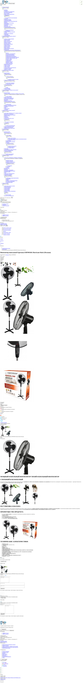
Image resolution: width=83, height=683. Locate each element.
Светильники (6, 117)
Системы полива (11, 147)
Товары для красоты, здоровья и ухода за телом (10, 646)
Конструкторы (8, 194)
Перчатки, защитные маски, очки (11, 58)
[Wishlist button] (1, 403)
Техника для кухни (5, 7)
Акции (3, 657)
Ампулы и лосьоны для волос (9, 38)
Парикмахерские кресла (8, 64)
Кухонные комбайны (7, 19)
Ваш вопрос (2, 613)
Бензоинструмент (7, 131)
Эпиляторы (6, 109)
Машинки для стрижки (8, 100)
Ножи (7, 87)
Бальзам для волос (7, 39)
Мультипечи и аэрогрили (8, 24)
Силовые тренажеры (9, 76)
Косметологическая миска (10, 55)
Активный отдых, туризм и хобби (7, 70)
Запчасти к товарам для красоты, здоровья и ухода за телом (14, 93)
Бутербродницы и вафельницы (9, 11)
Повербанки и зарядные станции (9, 170)
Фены (5, 107)
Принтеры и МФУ (7, 171)
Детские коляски (7, 189)
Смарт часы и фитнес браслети (9, 173)
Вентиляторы (4, 249)
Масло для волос (7, 47)
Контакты (4, 653)
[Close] (1, 5)
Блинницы (6, 10)
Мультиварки (6, 23)
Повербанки (8, 166)
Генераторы (6, 148)
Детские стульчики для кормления (9, 191)
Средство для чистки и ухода (9, 118)
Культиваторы (8, 140)
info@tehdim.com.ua (3, 223)
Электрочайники (7, 35)
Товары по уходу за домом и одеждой (8, 110)
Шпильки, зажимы (9, 62)
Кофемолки (6, 18)
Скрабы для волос (7, 65)
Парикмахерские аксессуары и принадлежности (12, 50)
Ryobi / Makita (8, 135)
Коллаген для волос (7, 43)
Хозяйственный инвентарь (8, 127)
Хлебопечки (6, 34)
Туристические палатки (10, 83)
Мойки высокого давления (10, 141)
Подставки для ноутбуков (10, 181)
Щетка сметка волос (9, 63)
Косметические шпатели (10, 54)
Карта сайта (4, 654)
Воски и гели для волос (8, 41)
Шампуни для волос (7, 69)
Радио (5, 172)
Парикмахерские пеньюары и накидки (12, 57)
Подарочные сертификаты (6, 656)
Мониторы (6, 169)
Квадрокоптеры (6, 168)
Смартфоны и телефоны (8, 174)
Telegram (4, 662)
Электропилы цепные (11, 139)
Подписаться (12, 630)
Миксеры (5, 22)
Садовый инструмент (9, 143)
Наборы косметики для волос (9, 48)
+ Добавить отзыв (3, 561)
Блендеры (5, 9)
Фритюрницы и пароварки (8, 33)
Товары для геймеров (7, 175)
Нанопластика (6, 49)
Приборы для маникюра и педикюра (10, 105)
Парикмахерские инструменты (11, 56)
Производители (4, 655)
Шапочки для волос (9, 61)
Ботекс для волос (7, 40)
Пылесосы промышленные (8, 150)
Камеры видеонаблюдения (10, 125)
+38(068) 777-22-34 (5, 214)
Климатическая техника (6, 248)
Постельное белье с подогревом (9, 101)
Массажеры (6, 99)
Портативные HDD (9, 182)
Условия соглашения (5, 205)
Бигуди (7, 52)
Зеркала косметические (8, 97)
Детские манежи (7, 190)
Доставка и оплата (5, 203)
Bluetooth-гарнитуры (9, 160)
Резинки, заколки (9, 59)
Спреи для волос (7, 66)
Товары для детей (5, 183)
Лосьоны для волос (7, 45)
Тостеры (5, 32)
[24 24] (17, 299)
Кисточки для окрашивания (10, 53)
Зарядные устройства (9, 161)
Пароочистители (7, 115)
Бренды (4, 231)
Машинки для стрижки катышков (9, 114)
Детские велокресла (7, 187)
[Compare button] (2, 403)
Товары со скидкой (6, 234)
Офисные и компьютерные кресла (11, 180)
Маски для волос (7, 46)
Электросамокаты (7, 88)
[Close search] (1, 197)
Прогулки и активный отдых (9, 195)
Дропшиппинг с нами (7, 232)
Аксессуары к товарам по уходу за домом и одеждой (12, 113)
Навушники (10, 165)
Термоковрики (8, 60)
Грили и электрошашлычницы (9, 14)
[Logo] (5, 3)
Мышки (7, 179)
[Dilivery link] (3, 410)
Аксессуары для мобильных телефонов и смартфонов (13, 157)
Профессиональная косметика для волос (8, 36)
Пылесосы (6, 116)
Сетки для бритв (9, 96)
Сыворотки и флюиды (8, 68)
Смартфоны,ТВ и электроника (7, 154)
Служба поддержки (3, 422)
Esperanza (7, 254)
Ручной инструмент (7, 151)
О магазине (4, 204)
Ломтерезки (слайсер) (7, 20)
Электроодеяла (8, 104)
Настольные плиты (7, 26)
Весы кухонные (6, 13)
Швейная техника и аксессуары (9, 128)
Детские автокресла (7, 186)
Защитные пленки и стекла (10, 162)
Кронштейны (8, 178)
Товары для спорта (7, 73)
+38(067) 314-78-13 (5, 215)
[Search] (12, 197)
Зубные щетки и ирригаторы (9, 98)
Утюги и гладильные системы (9, 126)
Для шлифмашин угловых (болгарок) (10, 149)
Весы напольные (7, 92)
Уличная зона (6, 119)
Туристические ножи (7, 84)
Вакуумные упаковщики (8, 12)
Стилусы (7, 167)
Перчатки (7, 142)
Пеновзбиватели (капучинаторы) (11, 17)
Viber (4, 663)
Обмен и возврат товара (7, 227)
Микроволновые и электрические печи (10, 21)
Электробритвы (6, 108)
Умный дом (6, 122)
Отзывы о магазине (6, 233)
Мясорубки (6, 25)
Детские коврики (7, 188)
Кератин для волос (7, 42)
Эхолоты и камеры (7, 89)
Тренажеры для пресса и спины (13, 79)
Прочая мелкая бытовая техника (9, 27)
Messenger (5, 666)
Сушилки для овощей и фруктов (9, 31)
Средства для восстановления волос (10, 67)
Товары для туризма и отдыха (9, 80)
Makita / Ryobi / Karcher (12, 138)
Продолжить (2, 588)
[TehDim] (3, 624)
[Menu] (1, 3)
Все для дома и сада (7, 132)
